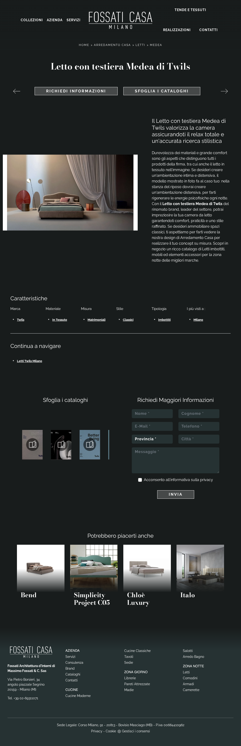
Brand (70, 668)
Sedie (128, 662)
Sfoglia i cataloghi (162, 91)
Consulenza (74, 662)
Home (84, 45)
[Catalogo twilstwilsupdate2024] (61, 444)
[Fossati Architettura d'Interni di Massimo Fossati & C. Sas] (120, 20)
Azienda (55, 20)
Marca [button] (15, 309)
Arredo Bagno (193, 657)
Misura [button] (86, 309)
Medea (156, 45)
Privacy (96, 731)
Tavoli (128, 657)
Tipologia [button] (159, 309)
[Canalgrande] (224, 91)
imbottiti (164, 319)
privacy (206, 480)
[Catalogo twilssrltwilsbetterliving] (32, 444)
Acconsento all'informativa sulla (178, 480)
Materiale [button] (53, 309)
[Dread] (16, 91)
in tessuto (59, 319)
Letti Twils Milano (29, 361)
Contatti (208, 30)
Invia (176, 494)
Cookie (111, 731)
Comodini (190, 678)
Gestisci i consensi (136, 731)
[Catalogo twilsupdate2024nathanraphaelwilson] (90, 444)
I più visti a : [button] (196, 309)
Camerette (191, 690)
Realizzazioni (177, 30)
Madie (129, 690)
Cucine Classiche (137, 651)
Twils (20, 319)
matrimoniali (96, 319)
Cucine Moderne (78, 696)
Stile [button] (119, 309)
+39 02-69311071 (26, 698)
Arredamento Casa (112, 45)
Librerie (130, 678)
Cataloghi (72, 674)
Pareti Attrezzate (137, 684)
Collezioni (32, 20)
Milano (198, 319)
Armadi (188, 684)
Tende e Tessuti (190, 10)
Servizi (73, 20)
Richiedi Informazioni (76, 91)
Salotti (188, 651)
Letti (140, 45)
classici (128, 319)
